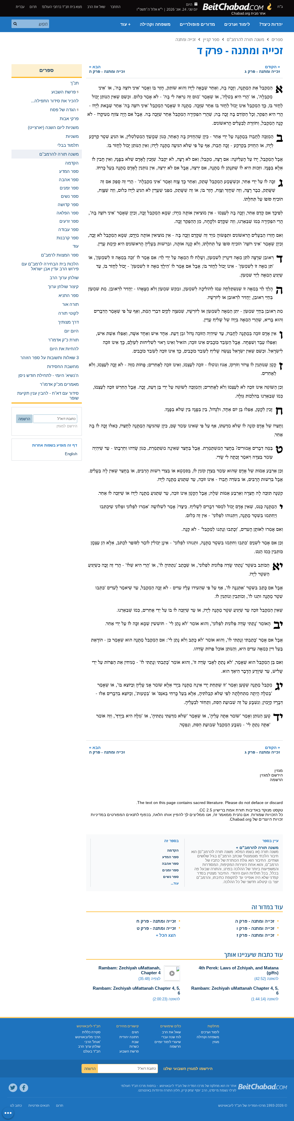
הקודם (262, 69)
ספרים (277, 39)
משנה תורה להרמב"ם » (257, 847)
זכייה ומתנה (185, 39)
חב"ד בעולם (91, 1051)
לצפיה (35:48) (149, 979)
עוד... (175, 883)
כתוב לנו (16, 1106)
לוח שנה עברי (171, 1037)
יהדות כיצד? (271, 24)
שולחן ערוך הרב (89, 1046)
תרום (33, 6)
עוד (76, 246)
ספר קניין (211, 39)
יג (279, 686)
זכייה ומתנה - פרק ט (156, 928)
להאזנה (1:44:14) (264, 999)
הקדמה (173, 850)
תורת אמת (235, 810)
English (71, 454)
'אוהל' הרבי (92, 1042)
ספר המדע (170, 857)
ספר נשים (171, 877)
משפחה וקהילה (155, 24)
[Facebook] (24, 1087)
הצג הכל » (166, 935)
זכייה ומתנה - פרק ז (255, 935)
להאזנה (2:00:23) (166, 999)
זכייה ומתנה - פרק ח (156, 921)
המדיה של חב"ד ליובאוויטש (238, 1106)
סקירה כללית (91, 1032)
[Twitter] (13, 1087)
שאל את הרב (96, 6)
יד (278, 717)
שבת (135, 1042)
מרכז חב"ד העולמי (133, 1085)
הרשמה (175, 1046)
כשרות (134, 1046)
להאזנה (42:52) (266, 979)
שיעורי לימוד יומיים (167, 1042)
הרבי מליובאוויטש (87, 1037)
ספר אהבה (170, 864)
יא (277, 567)
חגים (135, 1032)
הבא (107, 69)
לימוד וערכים (237, 24)
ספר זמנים (170, 870)
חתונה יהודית (129, 1037)
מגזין (215, 1042)
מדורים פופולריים (197, 24)
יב (278, 625)
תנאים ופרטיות (38, 1106)
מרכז (262, 1106)
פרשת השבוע (129, 1051)
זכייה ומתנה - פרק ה (254, 921)
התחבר (115, 6)
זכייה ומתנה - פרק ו (255, 928)
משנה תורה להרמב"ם (245, 39)
